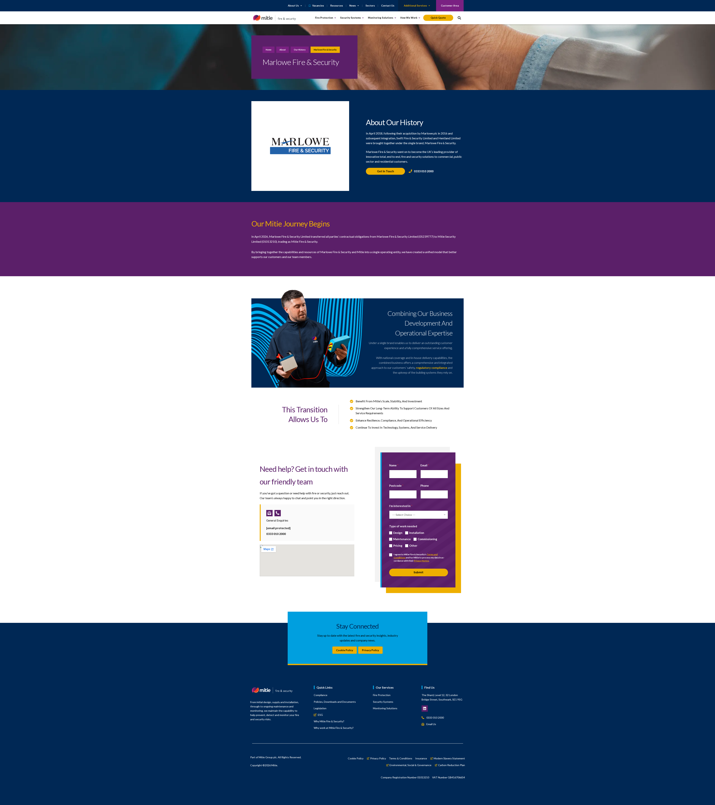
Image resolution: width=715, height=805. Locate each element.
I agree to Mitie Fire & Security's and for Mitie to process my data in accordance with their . (419, 557)
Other (413, 545)
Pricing (397, 545)
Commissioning (427, 539)
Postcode (396, 485)
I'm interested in (400, 506)
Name (393, 465)
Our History (300, 49)
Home (268, 49)
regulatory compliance (431, 367)
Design (397, 532)
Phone (424, 485)
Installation (416, 532)
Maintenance (402, 539)
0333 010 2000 (276, 533)
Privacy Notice (421, 560)
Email (424, 465)
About (282, 49)
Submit (418, 572)
